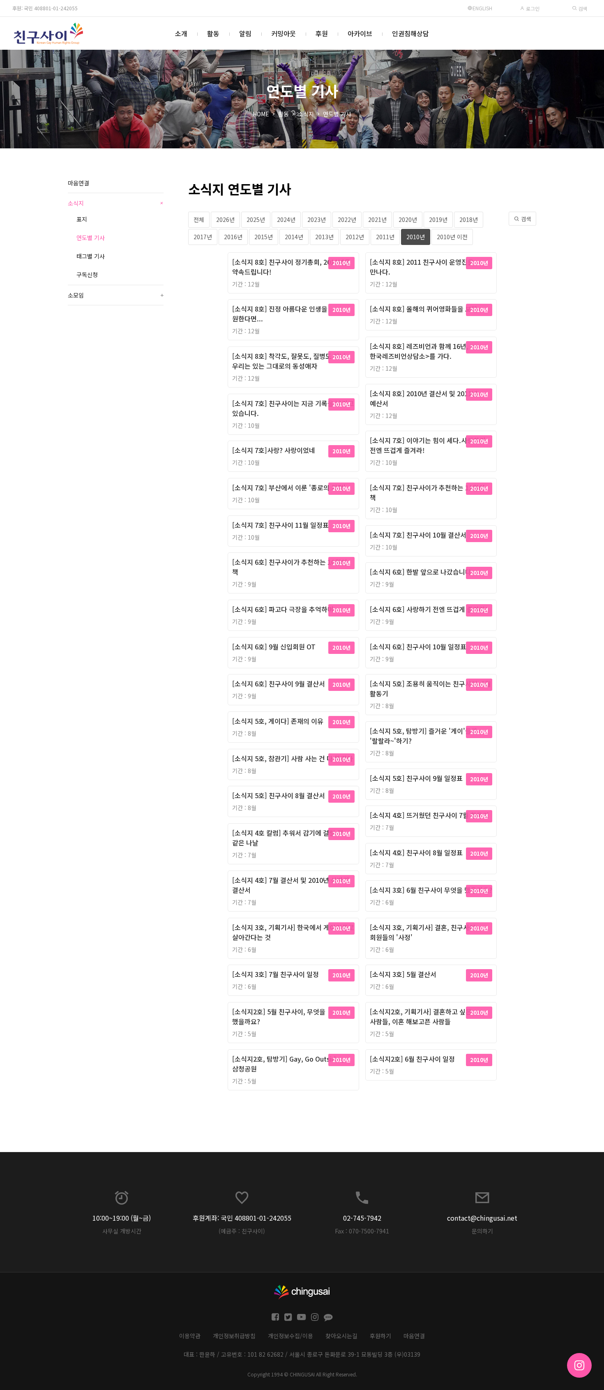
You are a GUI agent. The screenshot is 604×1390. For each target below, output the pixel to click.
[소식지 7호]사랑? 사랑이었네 (273, 450)
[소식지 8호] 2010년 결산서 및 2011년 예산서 (424, 398)
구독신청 (87, 274)
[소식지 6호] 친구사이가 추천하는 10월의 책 (289, 567)
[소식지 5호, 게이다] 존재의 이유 (277, 721)
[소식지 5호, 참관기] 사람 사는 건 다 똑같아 (292, 758)
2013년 (324, 237)
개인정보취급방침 (234, 1336)
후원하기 (380, 1336)
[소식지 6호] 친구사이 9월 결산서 (278, 683)
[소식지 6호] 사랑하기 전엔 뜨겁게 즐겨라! (429, 609)
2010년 (415, 237)
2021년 (377, 219)
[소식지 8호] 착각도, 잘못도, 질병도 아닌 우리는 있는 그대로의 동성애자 (289, 361)
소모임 (116, 295)
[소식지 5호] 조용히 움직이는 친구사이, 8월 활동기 (430, 688)
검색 (582, 8)
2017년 (203, 237)
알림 (245, 33)
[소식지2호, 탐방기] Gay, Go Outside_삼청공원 (288, 1064)
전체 (199, 219)
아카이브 (360, 33)
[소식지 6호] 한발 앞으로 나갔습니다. (421, 572)
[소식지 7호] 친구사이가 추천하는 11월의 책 (427, 492)
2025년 (256, 219)
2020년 (408, 219)
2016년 (233, 237)
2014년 (294, 237)
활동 (213, 33)
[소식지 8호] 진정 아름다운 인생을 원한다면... (279, 313)
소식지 (306, 114)
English (482, 8)
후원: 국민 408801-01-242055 (45, 8)
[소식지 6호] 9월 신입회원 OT (274, 646)
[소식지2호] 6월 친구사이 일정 (412, 1059)
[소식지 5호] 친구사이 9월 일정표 (416, 778)
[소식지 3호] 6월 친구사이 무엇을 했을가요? (431, 890)
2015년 (263, 237)
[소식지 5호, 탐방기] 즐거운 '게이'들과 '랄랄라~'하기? (423, 736)
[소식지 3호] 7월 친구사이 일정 (275, 974)
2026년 (225, 219)
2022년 (347, 219)
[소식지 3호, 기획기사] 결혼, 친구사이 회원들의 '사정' (422, 932)
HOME (261, 114)
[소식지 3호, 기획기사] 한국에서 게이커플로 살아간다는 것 (293, 932)
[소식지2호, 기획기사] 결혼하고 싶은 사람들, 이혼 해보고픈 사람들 (421, 1016)
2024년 (286, 219)
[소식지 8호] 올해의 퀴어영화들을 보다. (425, 309)
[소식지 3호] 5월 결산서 (403, 974)
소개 (181, 33)
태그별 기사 (90, 256)
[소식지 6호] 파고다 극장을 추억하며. (284, 609)
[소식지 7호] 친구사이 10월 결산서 (418, 535)
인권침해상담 (410, 33)
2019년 (438, 219)
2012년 (355, 237)
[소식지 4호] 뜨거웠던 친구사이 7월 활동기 (429, 815)
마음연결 (78, 183)
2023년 (316, 219)
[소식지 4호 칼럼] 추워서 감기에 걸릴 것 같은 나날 (287, 837)
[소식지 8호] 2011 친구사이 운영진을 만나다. (422, 267)
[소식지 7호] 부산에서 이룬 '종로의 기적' (289, 487)
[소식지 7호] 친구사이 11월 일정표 (280, 525)
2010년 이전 (452, 237)
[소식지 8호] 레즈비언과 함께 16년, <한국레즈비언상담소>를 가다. (422, 351)
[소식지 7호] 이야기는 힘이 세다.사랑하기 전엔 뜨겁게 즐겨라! (428, 445)
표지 (81, 219)
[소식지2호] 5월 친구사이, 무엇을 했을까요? (278, 1016)
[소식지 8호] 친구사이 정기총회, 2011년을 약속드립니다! (291, 267)
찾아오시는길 (341, 1336)
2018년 (468, 219)
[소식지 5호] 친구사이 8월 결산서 (278, 795)
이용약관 (190, 1336)
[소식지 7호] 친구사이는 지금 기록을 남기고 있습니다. (293, 408)
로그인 (532, 8)
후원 (322, 33)
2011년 (385, 237)
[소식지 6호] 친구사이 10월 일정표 (418, 646)
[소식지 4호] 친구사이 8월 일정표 (416, 852)
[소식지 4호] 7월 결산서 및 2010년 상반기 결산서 (290, 885)
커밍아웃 (283, 33)
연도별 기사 (337, 114)
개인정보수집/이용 (290, 1336)
